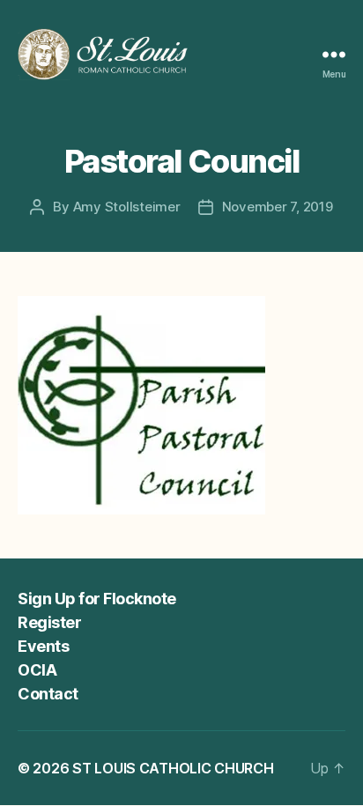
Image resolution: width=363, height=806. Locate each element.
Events (43, 646)
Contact (48, 693)
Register (49, 622)
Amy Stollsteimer (127, 206)
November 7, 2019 (277, 206)
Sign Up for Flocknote (97, 598)
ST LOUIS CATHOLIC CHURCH (173, 768)
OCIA (37, 670)
